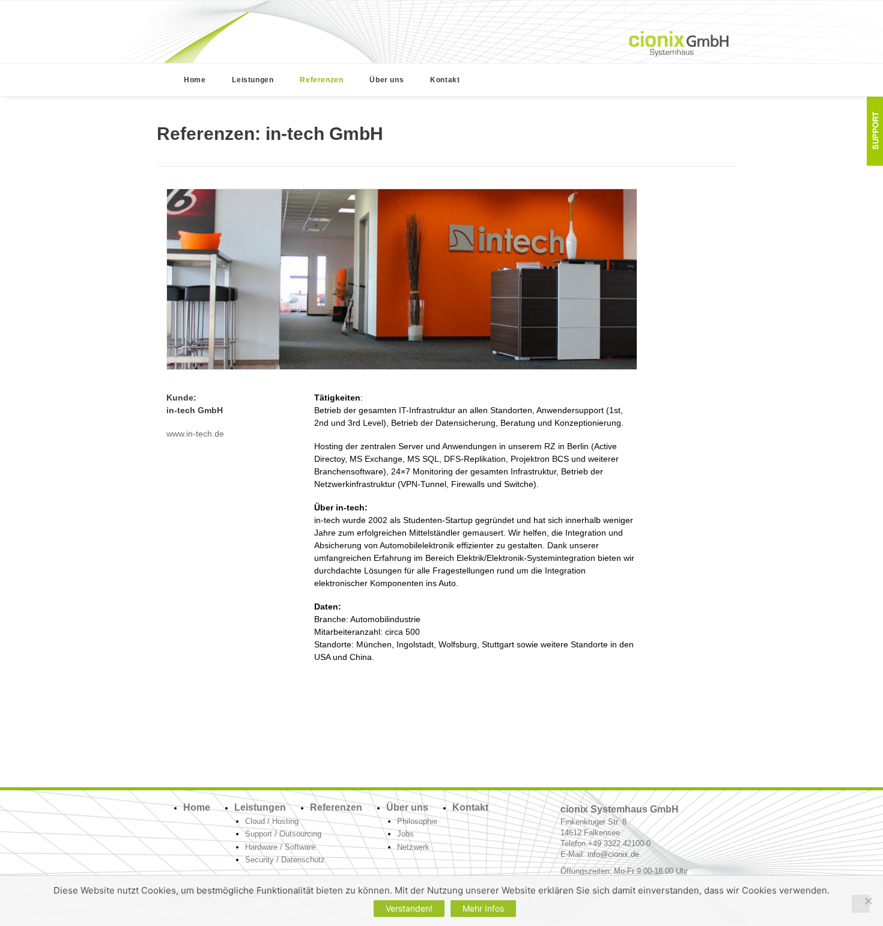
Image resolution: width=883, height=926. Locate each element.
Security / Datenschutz (285, 859)
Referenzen (321, 80)
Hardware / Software (280, 847)
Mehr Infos (483, 908)
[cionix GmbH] (679, 44)
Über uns (386, 80)
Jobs (405, 833)
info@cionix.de (613, 854)
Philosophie (417, 821)
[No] (868, 901)
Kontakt (445, 80)
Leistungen (252, 80)
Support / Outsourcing (283, 833)
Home (194, 80)
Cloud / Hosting (272, 821)
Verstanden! (409, 908)
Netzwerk (413, 847)
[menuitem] (194, 80)
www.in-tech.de (195, 433)
